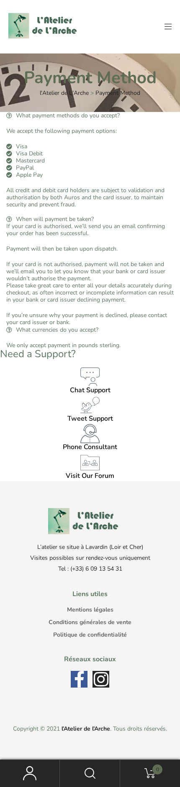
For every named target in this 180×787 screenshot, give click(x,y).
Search (90, 773)
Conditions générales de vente (90, 622)
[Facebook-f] (79, 679)
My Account (30, 773)
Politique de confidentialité (90, 635)
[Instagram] (101, 679)
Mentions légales (90, 610)
